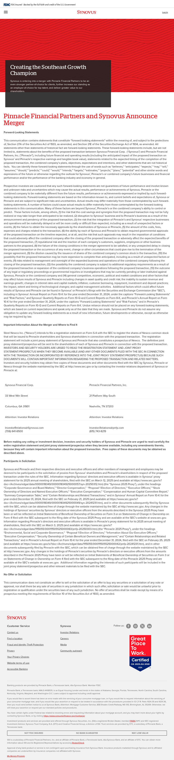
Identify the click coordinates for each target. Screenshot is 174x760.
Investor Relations (69, 632)
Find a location (14, 638)
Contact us (12, 632)
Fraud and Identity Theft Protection (25, 644)
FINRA (132, 720)
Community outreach (71, 651)
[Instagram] (135, 626)
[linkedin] (149, 626)
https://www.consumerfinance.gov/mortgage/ (64, 715)
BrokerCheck (78, 742)
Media (63, 644)
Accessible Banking (17, 669)
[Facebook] (128, 626)
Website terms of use (18, 663)
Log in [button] (165, 12)
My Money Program (16, 756)
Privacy (11, 651)
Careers (64, 638)
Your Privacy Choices (18, 657)
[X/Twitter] (142, 626)
